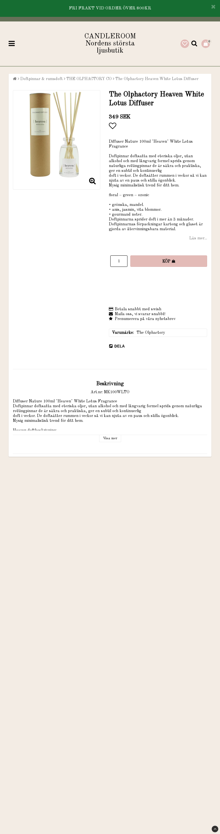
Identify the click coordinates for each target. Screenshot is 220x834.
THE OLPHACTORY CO (89, 79)
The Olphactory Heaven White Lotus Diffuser (157, 79)
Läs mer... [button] (198, 238)
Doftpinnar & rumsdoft (41, 79)
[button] (184, 43)
